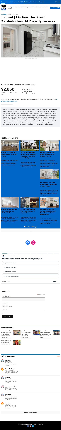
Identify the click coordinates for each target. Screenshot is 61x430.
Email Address (6, 296)
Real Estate (4, 14)
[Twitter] (33, 426)
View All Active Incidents (30, 412)
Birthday (4, 303)
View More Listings (30, 227)
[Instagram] (30, 426)
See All (58, 356)
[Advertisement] (31, 70)
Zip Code (4, 309)
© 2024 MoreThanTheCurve (25, 424)
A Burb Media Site (38, 424)
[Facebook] (28, 426)
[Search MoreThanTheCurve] (56, 2)
